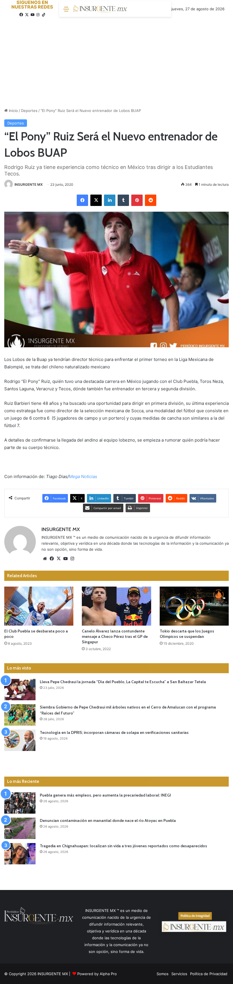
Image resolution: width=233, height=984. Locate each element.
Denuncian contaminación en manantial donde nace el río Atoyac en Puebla (108, 820)
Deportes (29, 110)
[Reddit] (150, 200)
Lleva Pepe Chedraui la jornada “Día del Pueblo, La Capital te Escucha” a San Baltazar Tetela (123, 681)
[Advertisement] (116, 61)
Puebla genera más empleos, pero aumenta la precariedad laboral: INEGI (105, 795)
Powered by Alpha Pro (97, 973)
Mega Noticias (83, 476)
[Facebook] (82, 200)
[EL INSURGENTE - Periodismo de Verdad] (100, 9)
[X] (96, 200)
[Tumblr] (123, 200)
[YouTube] (65, 558)
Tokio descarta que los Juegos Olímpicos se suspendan (187, 633)
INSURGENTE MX (28, 184)
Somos (162, 973)
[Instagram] (72, 558)
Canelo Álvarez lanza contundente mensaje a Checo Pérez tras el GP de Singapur (115, 636)
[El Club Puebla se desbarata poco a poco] (38, 606)
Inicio (13, 110)
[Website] (44, 558)
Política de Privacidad (208, 973)
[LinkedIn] (109, 200)
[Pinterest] (137, 200)
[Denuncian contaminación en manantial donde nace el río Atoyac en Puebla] (20, 828)
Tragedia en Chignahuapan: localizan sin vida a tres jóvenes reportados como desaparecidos (123, 845)
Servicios (179, 973)
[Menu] (66, 11)
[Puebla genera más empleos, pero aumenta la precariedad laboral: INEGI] (20, 803)
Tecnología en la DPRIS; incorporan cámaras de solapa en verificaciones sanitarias (114, 732)
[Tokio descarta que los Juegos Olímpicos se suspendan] (194, 606)
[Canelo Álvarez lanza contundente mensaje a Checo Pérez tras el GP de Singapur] (116, 606)
